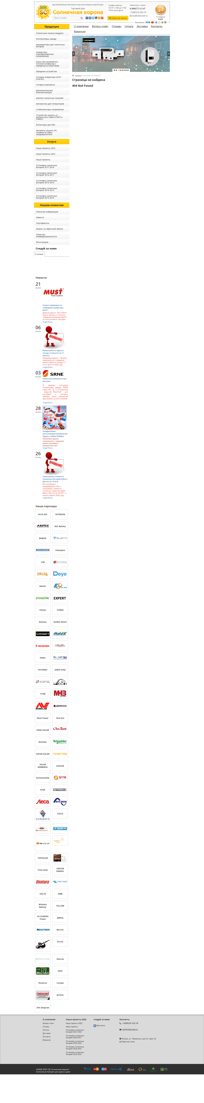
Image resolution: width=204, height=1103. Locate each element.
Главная (78, 76)
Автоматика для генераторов (50, 103)
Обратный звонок (119, 18)
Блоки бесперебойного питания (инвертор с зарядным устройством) (47, 63)
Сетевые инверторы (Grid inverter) (48, 78)
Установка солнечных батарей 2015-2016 (46, 181)
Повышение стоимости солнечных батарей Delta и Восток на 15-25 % (55, 479)
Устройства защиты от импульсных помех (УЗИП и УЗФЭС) (49, 117)
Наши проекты (43, 159)
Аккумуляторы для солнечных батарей (50, 45)
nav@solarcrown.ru (130, 1029)
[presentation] (73, 53)
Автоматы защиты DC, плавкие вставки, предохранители (46, 132)
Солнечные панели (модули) (49, 33)
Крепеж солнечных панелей (49, 98)
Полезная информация (47, 211)
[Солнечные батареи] (43, 12)
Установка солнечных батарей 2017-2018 (46, 166)
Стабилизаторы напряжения (50, 109)
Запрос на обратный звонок (49, 228)
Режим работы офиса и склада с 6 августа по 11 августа (53, 353)
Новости (40, 217)
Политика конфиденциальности (46, 235)
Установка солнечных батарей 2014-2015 (46, 189)
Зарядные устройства (46, 71)
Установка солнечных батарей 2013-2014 (46, 197)
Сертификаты (42, 223)
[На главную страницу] (78, 12)
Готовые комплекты (45, 84)
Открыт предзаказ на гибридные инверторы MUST (53, 307)
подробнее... (48, 322)
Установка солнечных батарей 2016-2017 (46, 174)
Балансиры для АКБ (45, 124)
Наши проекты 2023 (45, 148)
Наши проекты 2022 (45, 154)
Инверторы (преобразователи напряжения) (45, 54)
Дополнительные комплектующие (44, 91)
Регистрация (42, 242)
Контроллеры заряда (46, 39)
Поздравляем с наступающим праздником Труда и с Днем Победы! (55, 433)
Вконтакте (101, 1025)
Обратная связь (128, 1042)
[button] (114, 70)
